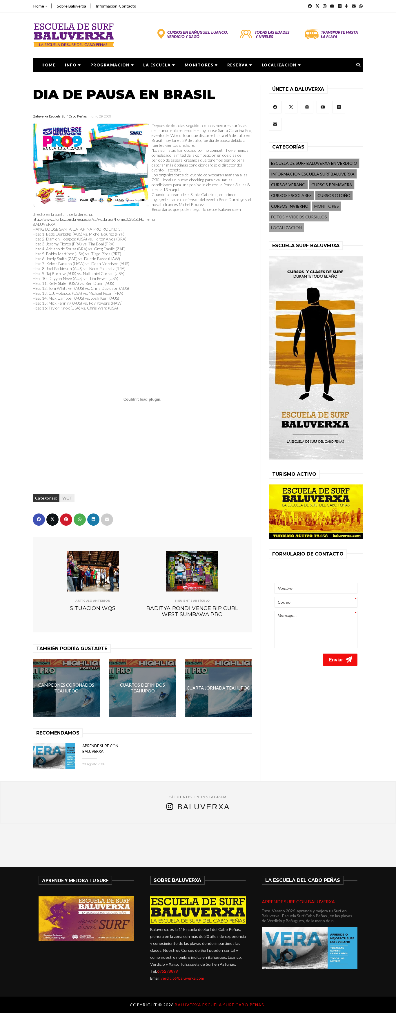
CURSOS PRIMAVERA (331, 184)
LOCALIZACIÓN (279, 65)
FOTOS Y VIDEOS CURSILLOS (299, 216)
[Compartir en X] (52, 519)
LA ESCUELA (157, 65)
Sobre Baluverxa (71, 5)
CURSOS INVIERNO (289, 206)
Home (38, 5)
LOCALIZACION (286, 227)
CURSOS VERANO (288, 184)
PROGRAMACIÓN (110, 65)
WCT (67, 497)
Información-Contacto (116, 5)
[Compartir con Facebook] (39, 519)
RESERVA (237, 65)
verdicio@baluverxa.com (182, 978)
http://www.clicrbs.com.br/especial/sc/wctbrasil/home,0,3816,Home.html (95, 219)
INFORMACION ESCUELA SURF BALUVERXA (313, 173)
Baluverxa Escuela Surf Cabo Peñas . (220, 1004)
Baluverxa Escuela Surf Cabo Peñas (60, 116)
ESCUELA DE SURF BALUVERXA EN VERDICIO (314, 163)
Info (71, 65)
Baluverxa (203, 806)
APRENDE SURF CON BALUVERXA (298, 901)
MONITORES (199, 65)
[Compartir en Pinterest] (66, 519)
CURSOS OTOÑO (333, 195)
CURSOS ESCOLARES (291, 195)
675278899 (167, 971)
